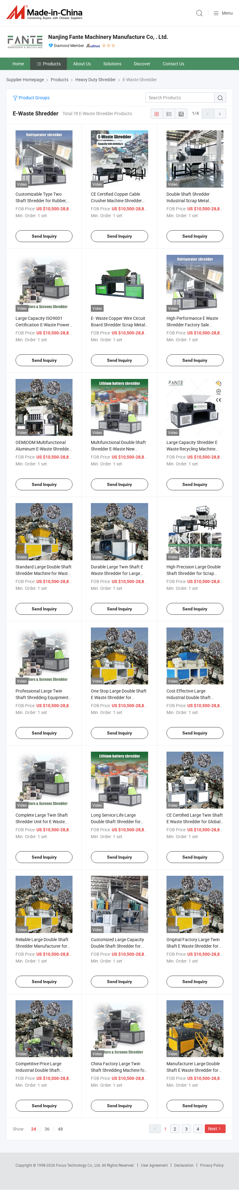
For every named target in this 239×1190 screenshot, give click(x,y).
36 (47, 1129)
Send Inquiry (44, 236)
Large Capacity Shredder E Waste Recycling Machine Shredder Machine (192, 448)
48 (60, 1129)
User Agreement (154, 1165)
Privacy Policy (212, 1165)
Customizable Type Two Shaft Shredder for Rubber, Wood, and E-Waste (41, 200)
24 (33, 1129)
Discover (142, 64)
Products (52, 64)
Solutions (112, 64)
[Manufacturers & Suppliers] (45, 12)
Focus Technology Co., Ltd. (79, 1165)
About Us (82, 64)
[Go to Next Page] (220, 113)
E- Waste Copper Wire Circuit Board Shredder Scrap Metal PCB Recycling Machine (118, 324)
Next (212, 1129)
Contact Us (173, 64)
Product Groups (33, 97)
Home (18, 64)
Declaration (184, 1165)
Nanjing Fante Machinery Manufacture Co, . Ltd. (108, 37)
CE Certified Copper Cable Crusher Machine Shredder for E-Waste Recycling (116, 200)
